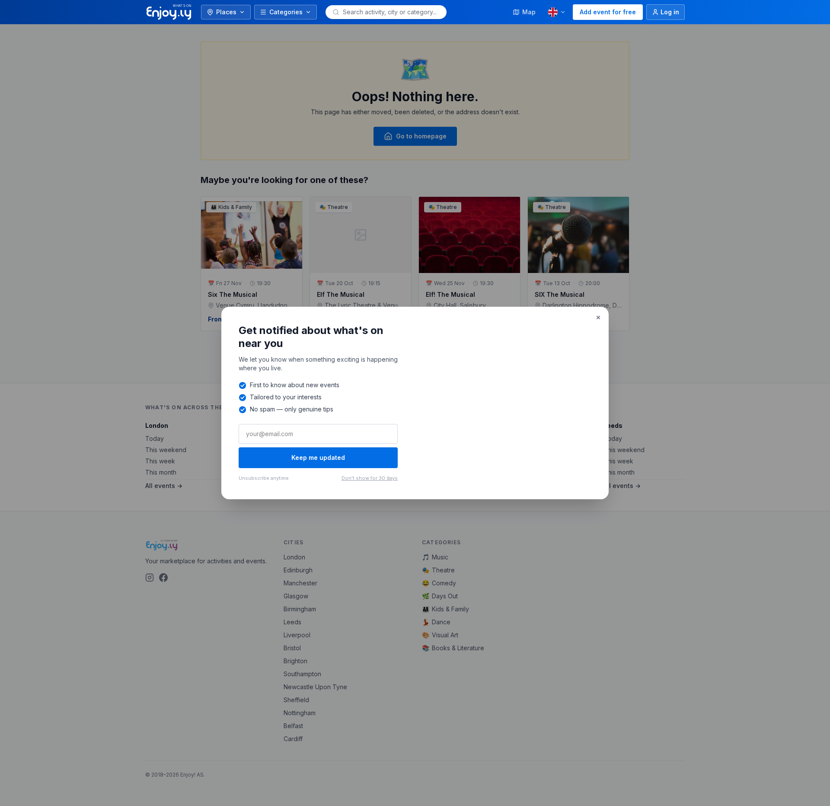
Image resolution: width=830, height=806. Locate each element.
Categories (286, 12)
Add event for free (608, 12)
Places (226, 12)
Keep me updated (318, 457)
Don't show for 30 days (370, 478)
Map (529, 12)
